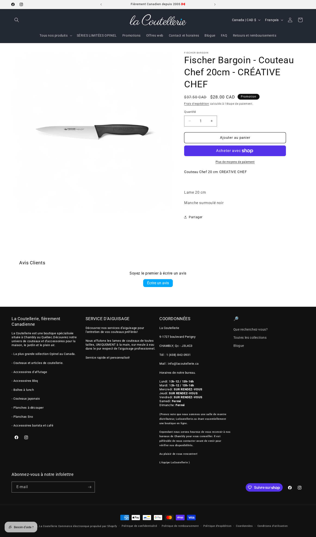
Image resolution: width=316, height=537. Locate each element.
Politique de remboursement (180, 526)
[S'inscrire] (89, 487)
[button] (17, 20)
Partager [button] (196, 217)
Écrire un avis (158, 283)
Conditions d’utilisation (272, 526)
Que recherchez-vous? (250, 329)
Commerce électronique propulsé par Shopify (87, 526)
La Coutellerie (48, 526)
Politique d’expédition (217, 526)
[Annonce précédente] (101, 4)
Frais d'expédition (196, 103)
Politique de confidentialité (139, 526)
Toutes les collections (250, 337)
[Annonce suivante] (215, 4)
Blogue (238, 345)
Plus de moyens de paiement (235, 162)
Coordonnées (244, 526)
